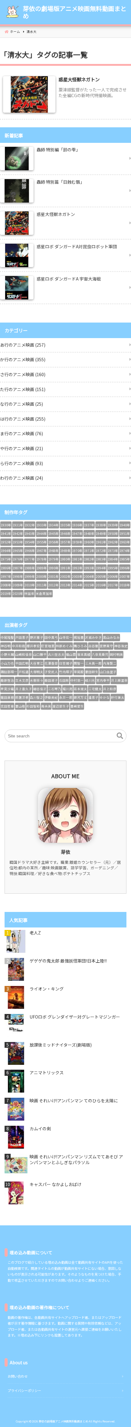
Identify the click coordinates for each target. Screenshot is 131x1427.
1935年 (65, 525)
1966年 (29, 550)
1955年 (41, 542)
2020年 (17, 593)
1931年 (17, 525)
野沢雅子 (36, 637)
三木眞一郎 (93, 663)
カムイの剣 (40, 1129)
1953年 (17, 542)
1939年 (113, 525)
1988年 (29, 568)
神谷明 (6, 646)
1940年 (124, 525)
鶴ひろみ (80, 646)
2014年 (77, 585)
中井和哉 (18, 646)
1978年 (41, 559)
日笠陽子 (66, 663)
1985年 (124, 559)
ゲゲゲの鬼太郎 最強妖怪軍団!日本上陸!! (68, 961)
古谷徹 (93, 646)
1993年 (89, 568)
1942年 (17, 533)
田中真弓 (51, 637)
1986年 (6, 568)
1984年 (113, 559)
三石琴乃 (54, 689)
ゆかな (105, 697)
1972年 (101, 550)
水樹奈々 (36, 680)
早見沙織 (7, 689)
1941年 (6, 533)
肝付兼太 (117, 697)
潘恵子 (93, 697)
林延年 (29, 593)
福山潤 (71, 654)
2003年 (77, 576)
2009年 (17, 585)
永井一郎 (66, 697)
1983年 (101, 559)
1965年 (17, 550)
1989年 (41, 568)
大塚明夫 (36, 671)
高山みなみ (111, 637)
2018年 (124, 585)
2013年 (65, 585)
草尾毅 (79, 671)
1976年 (17, 559)
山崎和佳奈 (23, 654)
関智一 (79, 663)
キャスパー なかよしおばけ (55, 1184)
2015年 (89, 585)
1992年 (77, 568)
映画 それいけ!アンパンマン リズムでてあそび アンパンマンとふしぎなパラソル (76, 1160)
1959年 (77, 542)
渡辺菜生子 (60, 706)
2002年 (65, 576)
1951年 (124, 533)
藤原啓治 (7, 680)
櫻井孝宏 (33, 646)
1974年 (124, 550)
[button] (120, 736)
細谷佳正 (40, 689)
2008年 (6, 585)
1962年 (113, 542)
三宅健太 (95, 689)
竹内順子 (66, 671)
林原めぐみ (64, 646)
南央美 (46, 706)
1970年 (77, 550)
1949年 (101, 533)
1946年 (65, 533)
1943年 (29, 533)
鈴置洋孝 (22, 697)
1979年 (53, 559)
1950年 (113, 533)
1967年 (41, 550)
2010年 (29, 585)
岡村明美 (116, 654)
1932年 (29, 525)
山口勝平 (40, 654)
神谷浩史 (121, 646)
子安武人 (51, 671)
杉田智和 (33, 706)
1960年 (89, 542)
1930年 (6, 525)
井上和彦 (109, 689)
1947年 (77, 533)
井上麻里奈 (119, 680)
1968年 (53, 550)
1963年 (124, 542)
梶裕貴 (79, 637)
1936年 (77, 525)
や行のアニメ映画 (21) (21, 448)
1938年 (101, 525)
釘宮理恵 (48, 646)
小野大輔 (7, 654)
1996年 (124, 568)
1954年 (29, 542)
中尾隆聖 (7, 637)
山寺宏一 (66, 637)
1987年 (17, 568)
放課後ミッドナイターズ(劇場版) (61, 1045)
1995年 (113, 568)
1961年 (101, 542)
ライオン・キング (47, 989)
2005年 (101, 576)
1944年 (41, 533)
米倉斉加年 (44, 593)
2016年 (101, 585)
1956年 (53, 542)
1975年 (6, 559)
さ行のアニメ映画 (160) (22, 374)
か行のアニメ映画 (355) (22, 359)
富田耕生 (91, 671)
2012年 (53, 585)
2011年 (41, 585)
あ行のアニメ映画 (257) (22, 345)
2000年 (41, 576)
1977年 (29, 559)
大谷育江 (36, 663)
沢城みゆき (93, 637)
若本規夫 (80, 689)
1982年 (89, 559)
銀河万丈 (80, 697)
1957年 (65, 542)
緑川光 (90, 680)
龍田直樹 (7, 697)
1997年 (6, 576)
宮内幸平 (103, 680)
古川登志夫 (56, 654)
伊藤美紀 (51, 697)
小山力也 (7, 663)
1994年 (101, 568)
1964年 (6, 550)
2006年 (113, 576)
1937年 (89, 525)
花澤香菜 (51, 663)
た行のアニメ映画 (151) (22, 389)
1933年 (41, 525)
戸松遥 (24, 671)
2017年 (113, 585)
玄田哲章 (7, 706)
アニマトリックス (47, 1073)
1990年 (53, 568)
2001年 (53, 576)
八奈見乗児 (100, 654)
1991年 (65, 568)
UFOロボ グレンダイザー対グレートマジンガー (75, 1017)
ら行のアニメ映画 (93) (21, 463)
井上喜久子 (23, 689)
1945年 (53, 533)
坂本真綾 (83, 654)
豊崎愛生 (77, 706)
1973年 (113, 550)
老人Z (35, 933)
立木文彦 (22, 680)
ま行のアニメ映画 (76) (21, 433)
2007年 (124, 576)
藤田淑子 (51, 680)
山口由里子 (108, 671)
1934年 (53, 525)
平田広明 (22, 663)
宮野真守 (106, 646)
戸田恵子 (22, 637)
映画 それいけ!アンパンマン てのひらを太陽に (74, 1101)
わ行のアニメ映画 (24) (21, 478)
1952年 (6, 542)
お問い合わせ (18, 1376)
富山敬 (20, 706)
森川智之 (36, 697)
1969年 (65, 550)
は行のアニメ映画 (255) (22, 419)
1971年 (89, 550)
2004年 (89, 576)
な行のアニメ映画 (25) (21, 404)
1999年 (29, 576)
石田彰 (64, 680)
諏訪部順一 (9, 671)
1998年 (17, 576)
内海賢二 (109, 663)
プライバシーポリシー (24, 1390)
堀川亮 (67, 689)
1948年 (89, 533)
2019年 (6, 593)
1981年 (77, 559)
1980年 (65, 559)
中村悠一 (77, 680)
